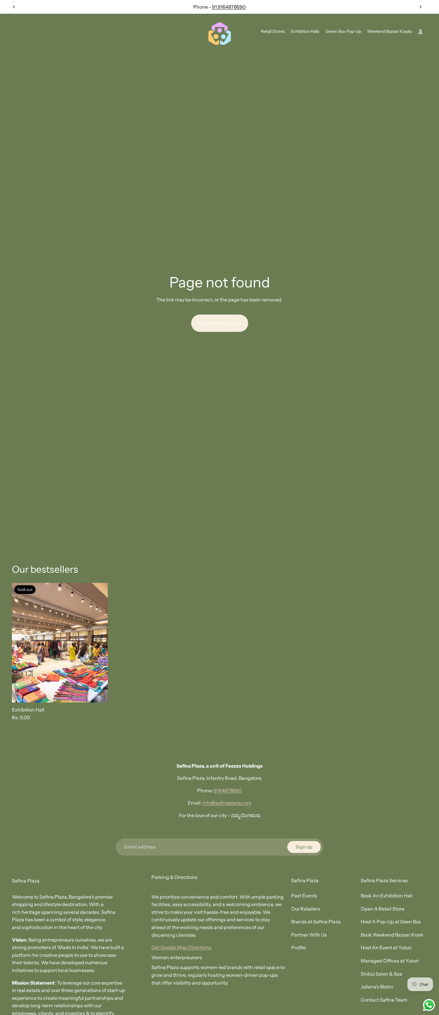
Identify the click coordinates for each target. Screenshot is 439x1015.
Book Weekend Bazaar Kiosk (392, 935)
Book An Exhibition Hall (386, 896)
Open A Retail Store (382, 909)
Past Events (304, 896)
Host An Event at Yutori (386, 948)
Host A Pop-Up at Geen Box (391, 922)
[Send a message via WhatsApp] (429, 1005)
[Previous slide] (14, 6)
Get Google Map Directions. (181, 947)
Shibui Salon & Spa (381, 974)
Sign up (304, 847)
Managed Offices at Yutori (390, 961)
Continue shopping (219, 323)
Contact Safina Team (384, 1000)
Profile (298, 948)
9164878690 (228, 791)
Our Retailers (305, 909)
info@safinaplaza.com (226, 803)
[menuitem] (273, 31)
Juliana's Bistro (377, 987)
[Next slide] (420, 6)
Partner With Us (309, 935)
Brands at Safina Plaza (316, 922)
